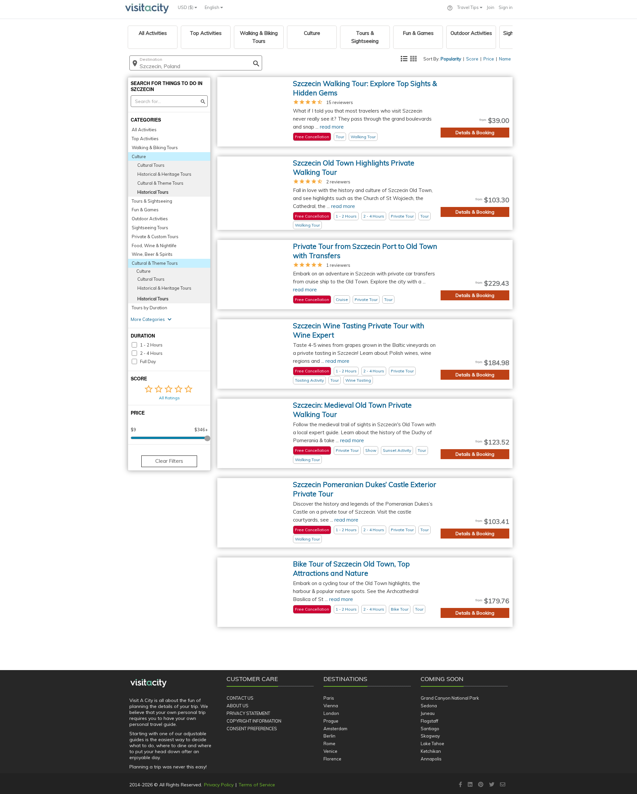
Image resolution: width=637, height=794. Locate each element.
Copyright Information (254, 721)
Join (490, 7)
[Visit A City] (148, 683)
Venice (330, 751)
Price (488, 58)
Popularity (451, 58)
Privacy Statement (248, 713)
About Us (237, 705)
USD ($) (186, 7)
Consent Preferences (252, 728)
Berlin (329, 736)
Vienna (330, 705)
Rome (329, 743)
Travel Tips (468, 7)
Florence (332, 758)
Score (472, 58)
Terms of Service (257, 785)
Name (505, 58)
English (212, 7)
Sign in (506, 7)
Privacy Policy (219, 785)
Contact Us (240, 698)
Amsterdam (335, 728)
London (331, 713)
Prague (330, 721)
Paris (328, 698)
